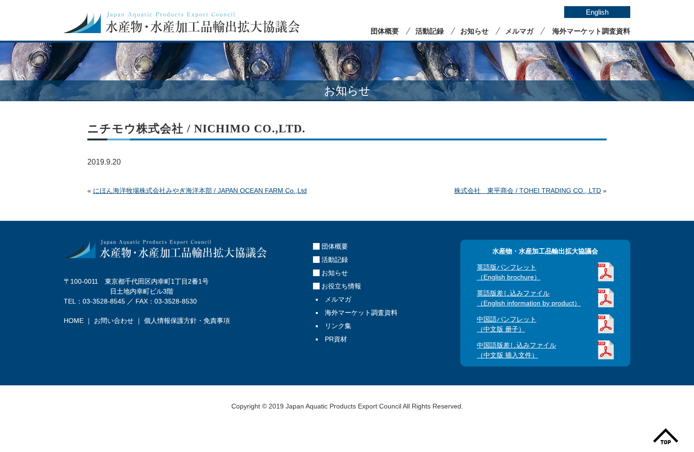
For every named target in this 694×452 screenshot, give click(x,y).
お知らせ (474, 31)
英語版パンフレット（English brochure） (509, 272)
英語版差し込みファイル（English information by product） (529, 298)
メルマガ (519, 31)
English (597, 12)
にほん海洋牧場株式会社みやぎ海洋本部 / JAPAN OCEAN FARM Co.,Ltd (200, 190)
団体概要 (385, 31)
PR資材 (336, 339)
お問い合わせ (114, 320)
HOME (74, 320)
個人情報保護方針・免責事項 (187, 320)
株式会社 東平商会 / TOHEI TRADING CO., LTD (527, 190)
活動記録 (429, 31)
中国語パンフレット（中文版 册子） (506, 324)
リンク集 (338, 326)
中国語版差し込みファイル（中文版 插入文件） (516, 350)
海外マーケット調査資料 (591, 31)
